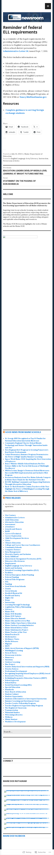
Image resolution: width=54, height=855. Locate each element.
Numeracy (9, 657)
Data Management (12, 552)
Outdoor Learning (12, 662)
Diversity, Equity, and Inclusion (18, 554)
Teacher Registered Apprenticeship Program (24, 706)
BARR (7, 531)
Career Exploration (13, 536)
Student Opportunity (14, 696)
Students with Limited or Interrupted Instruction (26, 699)
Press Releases (13, 497)
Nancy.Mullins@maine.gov (33, 97)
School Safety (10, 683)
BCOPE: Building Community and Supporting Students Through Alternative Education (27, 483)
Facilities (9, 573)
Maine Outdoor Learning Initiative (19, 625)
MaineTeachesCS (12, 634)
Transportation (11, 710)
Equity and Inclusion (13, 568)
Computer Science (13, 550)
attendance (10, 527)
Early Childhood (11, 556)
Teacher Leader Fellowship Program (20, 703)
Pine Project (10, 664)
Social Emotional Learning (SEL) (18, 685)
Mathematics (10, 637)
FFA (6, 582)
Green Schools (11, 591)
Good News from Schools (15, 586)
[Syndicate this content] (4, 432)
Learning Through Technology (17, 605)
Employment (10, 563)
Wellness (8, 717)
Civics (7, 540)
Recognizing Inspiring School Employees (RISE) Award (27, 673)
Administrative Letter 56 (15, 51)
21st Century (10, 515)
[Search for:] (27, 732)
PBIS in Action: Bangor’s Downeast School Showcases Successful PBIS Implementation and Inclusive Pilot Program (27, 472)
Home (7, 600)
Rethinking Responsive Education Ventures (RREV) (26, 678)
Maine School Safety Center (16, 628)
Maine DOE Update (13, 616)
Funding (8, 584)
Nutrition (9, 660)
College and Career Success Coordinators (22, 545)
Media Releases (11, 641)
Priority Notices (11, 669)
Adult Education (12, 520)
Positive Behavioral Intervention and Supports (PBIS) (27, 667)
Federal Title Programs (14, 579)
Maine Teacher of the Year (16, 632)
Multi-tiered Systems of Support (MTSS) (22, 648)
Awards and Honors (13, 529)
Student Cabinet (12, 694)
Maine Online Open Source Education (20, 623)
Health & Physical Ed (13, 593)
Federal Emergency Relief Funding (19, 575)
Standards (9, 689)
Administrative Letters (15, 517)
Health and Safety (12, 595)
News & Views (11, 653)
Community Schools (13, 547)
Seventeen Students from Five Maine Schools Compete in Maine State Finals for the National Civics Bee (28, 478)
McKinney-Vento (12, 639)
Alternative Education (14, 522)
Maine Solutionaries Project (16, 630)
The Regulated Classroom (15, 708)
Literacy (8, 609)
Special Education (12, 687)
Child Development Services (17, 538)
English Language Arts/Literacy (24, 158)
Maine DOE (9, 612)
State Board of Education (15, 692)
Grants (8, 589)
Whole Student (11, 719)
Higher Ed (9, 598)
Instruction (43, 158)
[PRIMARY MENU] (48, 6)
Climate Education (13, 543)
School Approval (12, 680)
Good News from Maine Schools (23, 432)
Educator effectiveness (15, 561)
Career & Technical (13, 534)
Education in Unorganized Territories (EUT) (23, 559)
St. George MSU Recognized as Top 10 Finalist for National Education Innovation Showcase (25, 439)
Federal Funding (12, 577)
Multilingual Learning (14, 650)
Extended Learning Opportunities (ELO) (22, 570)
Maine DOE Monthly (13, 614)
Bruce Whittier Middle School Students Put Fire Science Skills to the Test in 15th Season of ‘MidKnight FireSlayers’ (27, 466)
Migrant (8, 644)
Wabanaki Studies (12, 712)
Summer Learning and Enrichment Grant (22, 701)
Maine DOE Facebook (14, 835)
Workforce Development (15, 722)
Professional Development (16, 671)
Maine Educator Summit (15, 618)
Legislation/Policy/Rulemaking (18, 607)
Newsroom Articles (11, 161)
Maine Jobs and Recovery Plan (17, 621)
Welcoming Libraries (13, 715)
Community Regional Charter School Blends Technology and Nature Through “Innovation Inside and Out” (26, 445)
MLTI (7, 646)
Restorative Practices (14, 676)
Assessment (10, 524)
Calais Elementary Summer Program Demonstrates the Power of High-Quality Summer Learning (26, 455)
